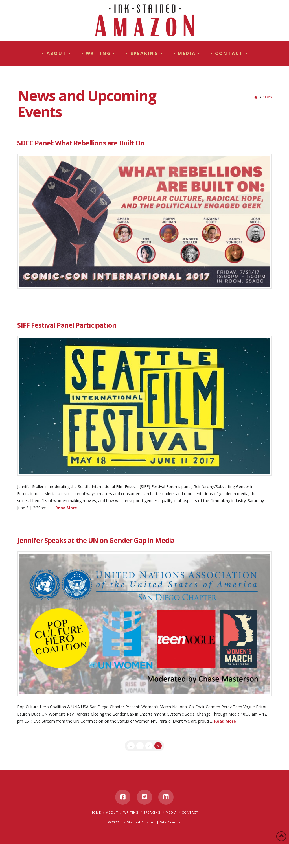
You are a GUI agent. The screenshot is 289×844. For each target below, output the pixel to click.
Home (96, 812)
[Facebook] (122, 797)
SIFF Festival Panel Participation (66, 325)
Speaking (152, 812)
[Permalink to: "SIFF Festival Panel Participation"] (144, 406)
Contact (190, 812)
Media (171, 812)
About (112, 812)
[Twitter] (144, 797)
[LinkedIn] (166, 797)
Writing (131, 812)
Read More (66, 507)
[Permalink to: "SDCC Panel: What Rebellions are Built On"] (144, 221)
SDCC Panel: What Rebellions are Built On (80, 142)
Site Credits (170, 822)
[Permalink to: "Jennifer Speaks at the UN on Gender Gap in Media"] (144, 624)
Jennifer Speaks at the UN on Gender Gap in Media (95, 540)
